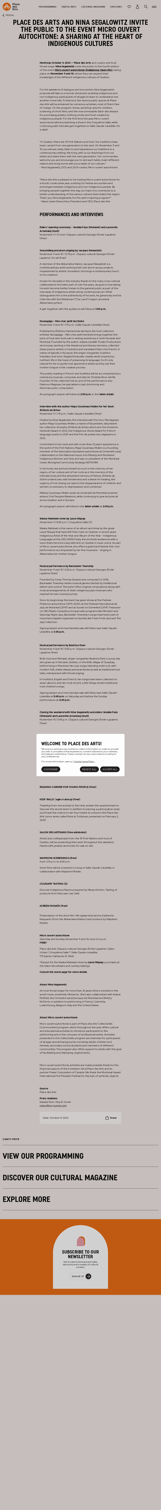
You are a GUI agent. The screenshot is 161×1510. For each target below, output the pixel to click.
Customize (51, 769)
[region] (80, 755)
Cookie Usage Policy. (84, 761)
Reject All (89, 769)
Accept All (110, 769)
